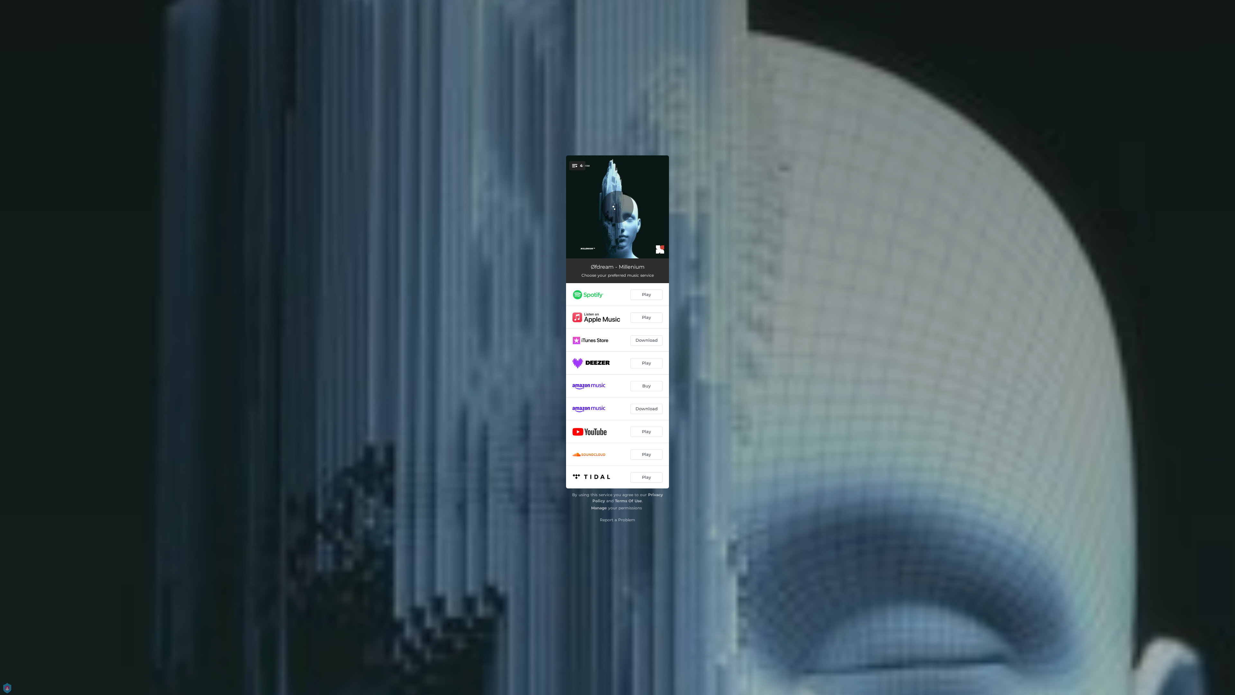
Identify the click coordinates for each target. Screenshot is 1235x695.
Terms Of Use (628, 500)
